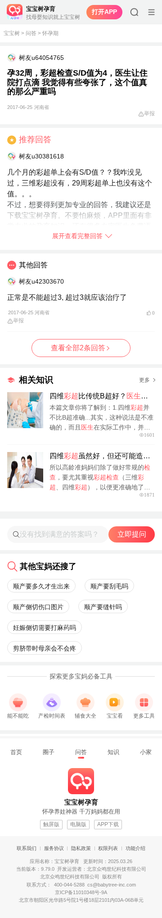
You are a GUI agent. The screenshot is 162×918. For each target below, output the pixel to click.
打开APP (104, 11)
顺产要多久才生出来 (41, 586)
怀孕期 (50, 33)
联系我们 (26, 848)
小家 (146, 752)
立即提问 (131, 534)
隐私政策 (81, 848)
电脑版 (78, 824)
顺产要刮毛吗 (109, 586)
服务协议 (54, 848)
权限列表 (108, 848)
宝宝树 (12, 33)
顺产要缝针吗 (103, 606)
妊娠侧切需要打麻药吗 (44, 627)
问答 (31, 33)
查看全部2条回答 (78, 348)
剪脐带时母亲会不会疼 (44, 648)
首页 (16, 752)
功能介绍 (135, 848)
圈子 (48, 752)
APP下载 (108, 824)
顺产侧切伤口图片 (38, 606)
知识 (113, 752)
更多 (144, 380)
